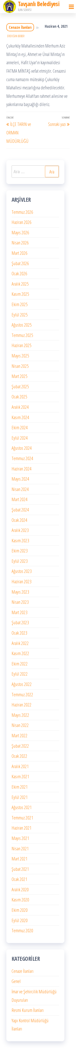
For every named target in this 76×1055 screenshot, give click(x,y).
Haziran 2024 (21, 468)
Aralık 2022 (20, 643)
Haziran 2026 (21, 222)
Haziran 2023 (21, 581)
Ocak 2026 (19, 273)
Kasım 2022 (20, 653)
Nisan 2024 (20, 489)
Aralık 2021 (20, 766)
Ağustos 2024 (22, 448)
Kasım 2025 (20, 294)
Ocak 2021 (19, 879)
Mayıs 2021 (20, 838)
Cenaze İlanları (20, 27)
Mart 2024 (19, 499)
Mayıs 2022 (20, 715)
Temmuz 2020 (22, 930)
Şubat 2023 (20, 622)
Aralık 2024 (20, 407)
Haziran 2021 (21, 828)
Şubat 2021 (20, 869)
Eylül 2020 (20, 920)
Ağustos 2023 (22, 571)
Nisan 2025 (20, 366)
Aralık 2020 (20, 889)
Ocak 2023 (19, 633)
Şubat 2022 (20, 746)
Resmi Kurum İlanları (28, 1010)
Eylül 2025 (20, 314)
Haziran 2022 (21, 704)
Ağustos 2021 (22, 807)
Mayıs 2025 (20, 355)
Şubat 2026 (20, 263)
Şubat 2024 (20, 509)
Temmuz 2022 (22, 694)
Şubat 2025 (20, 386)
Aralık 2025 (20, 284)
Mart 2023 (19, 612)
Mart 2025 (19, 376)
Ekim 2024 (20, 427)
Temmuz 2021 (22, 817)
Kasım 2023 (20, 540)
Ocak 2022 (19, 756)
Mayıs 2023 (20, 592)
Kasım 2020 (20, 899)
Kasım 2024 (20, 417)
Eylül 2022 (20, 674)
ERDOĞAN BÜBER (15, 36)
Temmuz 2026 (22, 212)
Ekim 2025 (20, 304)
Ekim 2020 (20, 910)
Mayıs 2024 (20, 479)
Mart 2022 (19, 735)
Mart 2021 (19, 858)
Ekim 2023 (20, 550)
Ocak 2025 (19, 396)
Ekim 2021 (20, 787)
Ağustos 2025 (22, 325)
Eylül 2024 (20, 438)
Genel (16, 981)
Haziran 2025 (21, 345)
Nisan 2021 (20, 848)
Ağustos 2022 (22, 684)
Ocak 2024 (19, 520)
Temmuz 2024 (22, 458)
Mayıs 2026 (20, 232)
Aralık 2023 (20, 530)
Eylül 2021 (20, 797)
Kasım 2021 (20, 776)
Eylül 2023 (20, 561)
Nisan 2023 (20, 602)
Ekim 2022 (20, 663)
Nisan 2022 (20, 725)
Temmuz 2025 (22, 335)
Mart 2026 (19, 253)
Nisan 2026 (20, 242)
